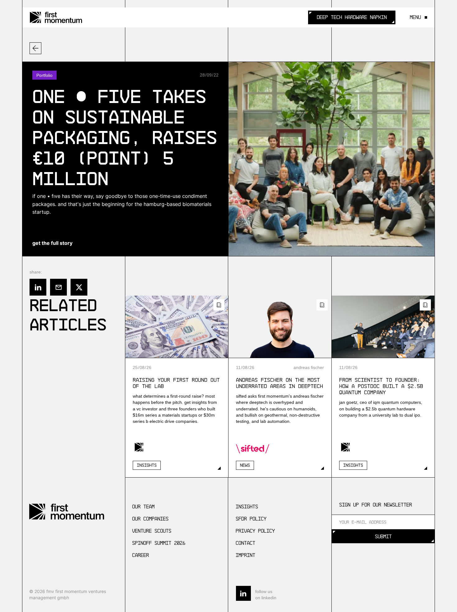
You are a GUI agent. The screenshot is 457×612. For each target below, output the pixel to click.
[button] (416, 17)
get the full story (52, 243)
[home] (56, 17)
